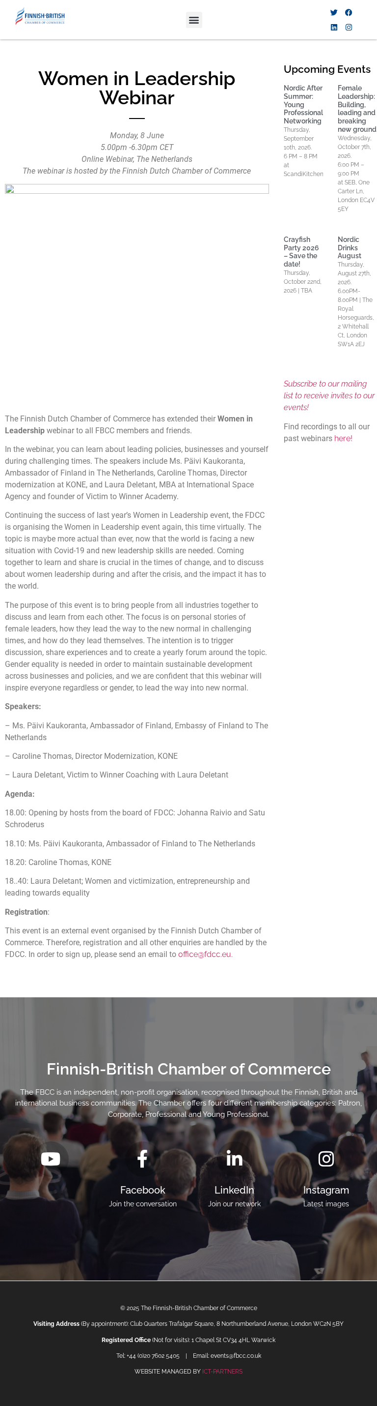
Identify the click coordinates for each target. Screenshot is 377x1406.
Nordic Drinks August (349, 248)
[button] (194, 20)
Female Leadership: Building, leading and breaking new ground (357, 108)
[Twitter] (333, 12)
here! (343, 438)
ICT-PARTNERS (222, 1371)
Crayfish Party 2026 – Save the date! (301, 252)
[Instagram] (348, 27)
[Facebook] (348, 12)
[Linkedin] (333, 27)
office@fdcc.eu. (205, 954)
